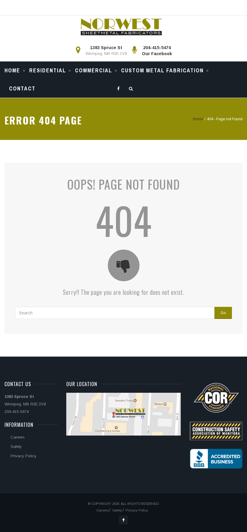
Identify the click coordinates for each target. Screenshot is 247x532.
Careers (18, 437)
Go (223, 312)
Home (12, 70)
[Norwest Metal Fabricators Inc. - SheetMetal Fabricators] (121, 26)
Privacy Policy (23, 456)
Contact (22, 88)
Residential (47, 70)
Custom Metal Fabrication (162, 70)
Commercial (93, 70)
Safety (16, 446)
